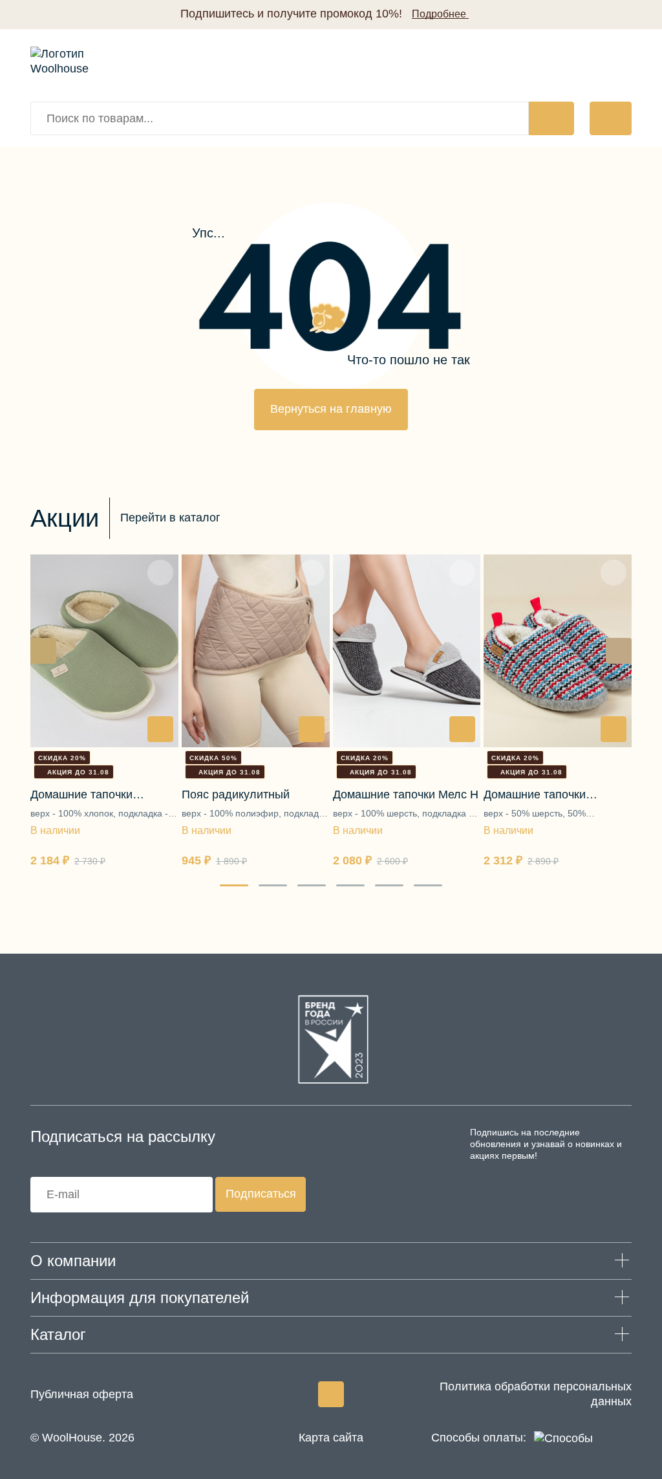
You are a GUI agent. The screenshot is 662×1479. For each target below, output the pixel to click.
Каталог (58, 1334)
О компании (73, 1260)
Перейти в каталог (170, 517)
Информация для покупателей (139, 1297)
